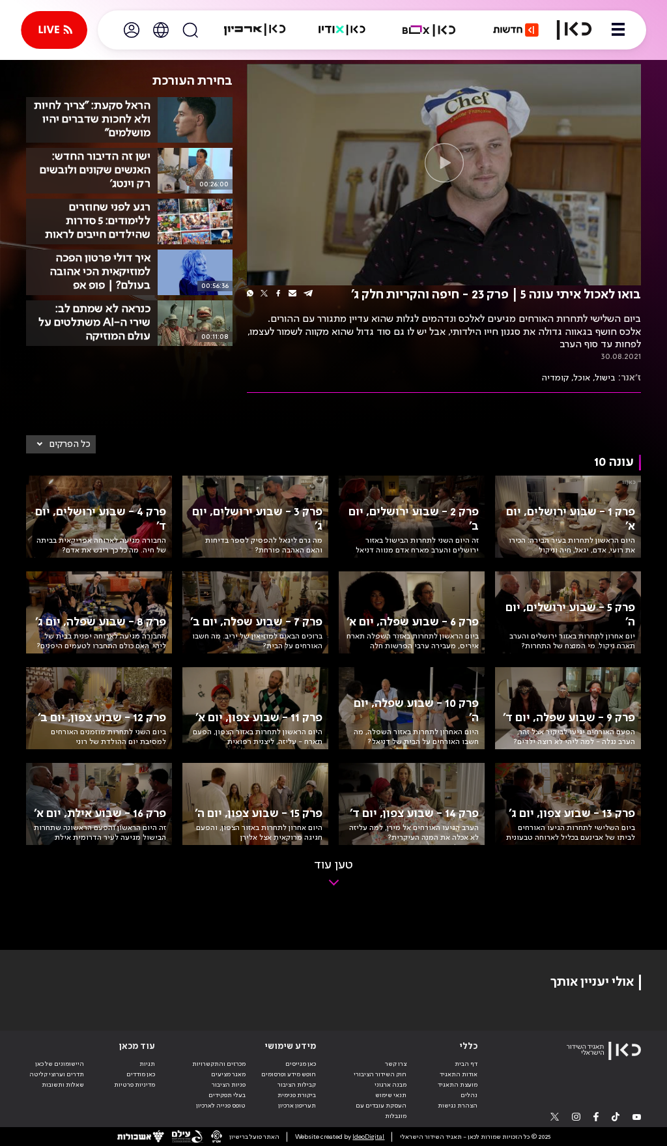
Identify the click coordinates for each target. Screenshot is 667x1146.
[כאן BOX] (429, 30)
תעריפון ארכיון (297, 1105)
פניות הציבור (229, 1085)
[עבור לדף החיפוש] (190, 30)
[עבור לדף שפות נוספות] (161, 30)
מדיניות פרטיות (134, 1085)
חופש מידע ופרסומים (288, 1074)
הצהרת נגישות (457, 1105)
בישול (605, 377)
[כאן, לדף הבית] (574, 30)
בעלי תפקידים (227, 1095)
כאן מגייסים (300, 1064)
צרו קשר (395, 1064)
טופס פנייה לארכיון (221, 1105)
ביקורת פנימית (296, 1095)
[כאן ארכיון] (255, 30)
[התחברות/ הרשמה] (132, 30)
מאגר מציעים (228, 1074)
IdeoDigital (368, 1137)
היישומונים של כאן (59, 1064)
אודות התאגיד (458, 1074)
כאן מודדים (140, 1074)
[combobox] (61, 444)
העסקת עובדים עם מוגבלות (381, 1110)
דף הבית (466, 1064)
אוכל (582, 377)
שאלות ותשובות (63, 1085)
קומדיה (555, 377)
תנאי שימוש (390, 1095)
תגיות (147, 1064)
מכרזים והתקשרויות (219, 1064)
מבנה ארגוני (390, 1085)
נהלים (469, 1095)
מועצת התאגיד (457, 1085)
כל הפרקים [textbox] (70, 444)
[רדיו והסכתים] (342, 30)
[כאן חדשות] (516, 30)
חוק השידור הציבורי (380, 1074)
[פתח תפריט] (618, 30)
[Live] (54, 30)
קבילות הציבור (296, 1085)
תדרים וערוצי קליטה (56, 1074)
